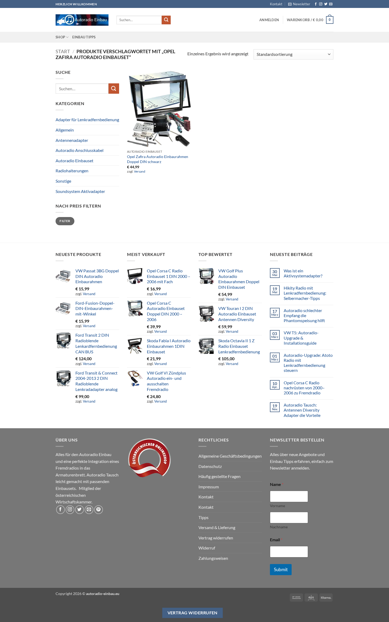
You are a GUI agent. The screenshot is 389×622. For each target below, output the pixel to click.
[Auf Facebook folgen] (315, 4)
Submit (281, 569)
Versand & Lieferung (216, 527)
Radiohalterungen (72, 170)
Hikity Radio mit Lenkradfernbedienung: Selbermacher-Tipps (305, 292)
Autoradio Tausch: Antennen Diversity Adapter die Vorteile (302, 409)
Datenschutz (210, 466)
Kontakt (276, 4)
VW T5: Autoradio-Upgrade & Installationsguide (301, 337)
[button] (299, 4)
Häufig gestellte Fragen (219, 476)
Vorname (277, 505)
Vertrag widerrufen (215, 537)
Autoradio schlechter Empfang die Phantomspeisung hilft (304, 315)
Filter (65, 221)
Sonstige (63, 180)
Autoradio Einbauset (74, 160)
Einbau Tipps (84, 37)
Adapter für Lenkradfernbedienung (87, 119)
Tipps (203, 517)
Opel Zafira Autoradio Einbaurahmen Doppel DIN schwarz (157, 159)
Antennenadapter (72, 140)
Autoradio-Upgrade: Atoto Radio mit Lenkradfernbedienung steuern (308, 363)
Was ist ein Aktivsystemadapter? (303, 273)
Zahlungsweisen (213, 558)
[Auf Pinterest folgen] (98, 509)
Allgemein (65, 129)
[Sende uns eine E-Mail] (330, 4)
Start (63, 51)
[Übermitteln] (166, 20)
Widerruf (206, 547)
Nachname (279, 527)
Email (276, 539)
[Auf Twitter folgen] (325, 4)
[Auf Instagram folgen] (320, 4)
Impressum (208, 486)
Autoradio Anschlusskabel (79, 150)
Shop (60, 37)
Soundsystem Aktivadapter (80, 191)
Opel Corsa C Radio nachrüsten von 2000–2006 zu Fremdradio (304, 387)
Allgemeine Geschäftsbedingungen (230, 455)
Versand (139, 171)
